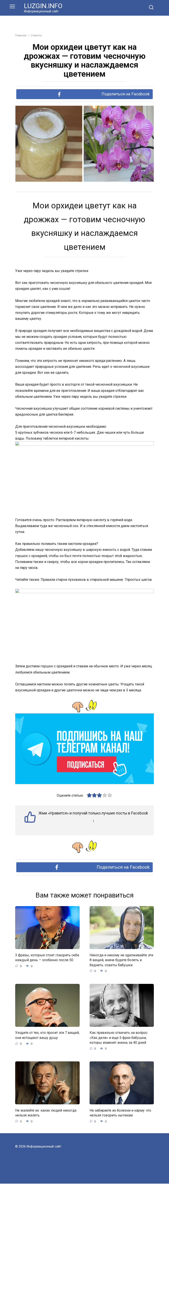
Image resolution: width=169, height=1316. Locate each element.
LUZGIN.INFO (43, 6)
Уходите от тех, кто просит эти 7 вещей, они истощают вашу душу (47, 1035)
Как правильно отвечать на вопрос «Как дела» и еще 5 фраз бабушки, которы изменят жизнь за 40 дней (118, 1038)
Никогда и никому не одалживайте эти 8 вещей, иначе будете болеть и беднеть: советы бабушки (121, 960)
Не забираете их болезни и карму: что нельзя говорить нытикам (120, 1112)
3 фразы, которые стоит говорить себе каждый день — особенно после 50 (47, 957)
